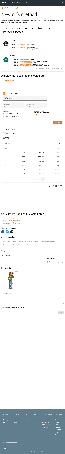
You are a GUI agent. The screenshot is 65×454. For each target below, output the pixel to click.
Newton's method (24, 44)
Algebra (17, 8)
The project (6, 420)
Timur (50, 262)
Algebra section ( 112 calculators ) (26, 245)
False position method (9, 241)
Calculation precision (39, 111)
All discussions (46, 420)
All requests (45, 422)
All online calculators (32, 420)
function (15, 251)
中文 (56, 434)
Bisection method (33, 241)
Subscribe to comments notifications (14, 307)
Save (51, 186)
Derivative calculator (25, 47)
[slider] (41, 114)
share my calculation (10, 228)
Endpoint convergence (12, 113)
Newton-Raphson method (35, 251)
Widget (58, 186)
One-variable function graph (27, 49)
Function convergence (12, 116)
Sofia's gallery (46, 425)
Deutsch (57, 420)
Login (61, 2)
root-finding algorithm (6, 255)
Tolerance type (6, 111)
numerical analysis (56, 251)
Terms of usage (17, 420)
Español (57, 425)
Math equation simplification (27, 61)
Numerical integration (9, 245)
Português (58, 429)
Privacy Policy (17, 422)
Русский (57, 432)
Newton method (25, 251)
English (57, 422)
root (62, 251)
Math (11, 8)
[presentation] (10, 129)
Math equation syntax (26, 46)
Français (57, 427)
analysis (10, 251)
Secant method (22, 241)
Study (6, 8)
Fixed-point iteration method (47, 241)
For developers (46, 427)
